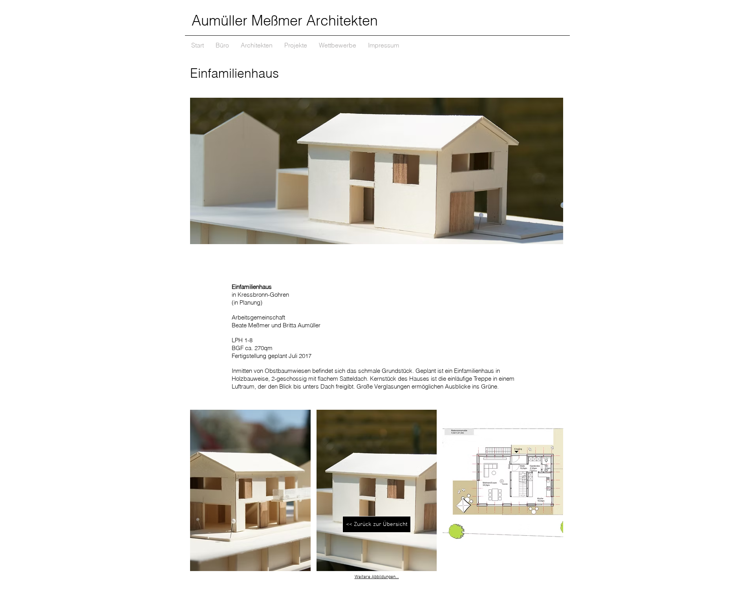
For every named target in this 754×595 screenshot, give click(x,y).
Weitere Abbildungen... (377, 577)
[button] (250, 490)
